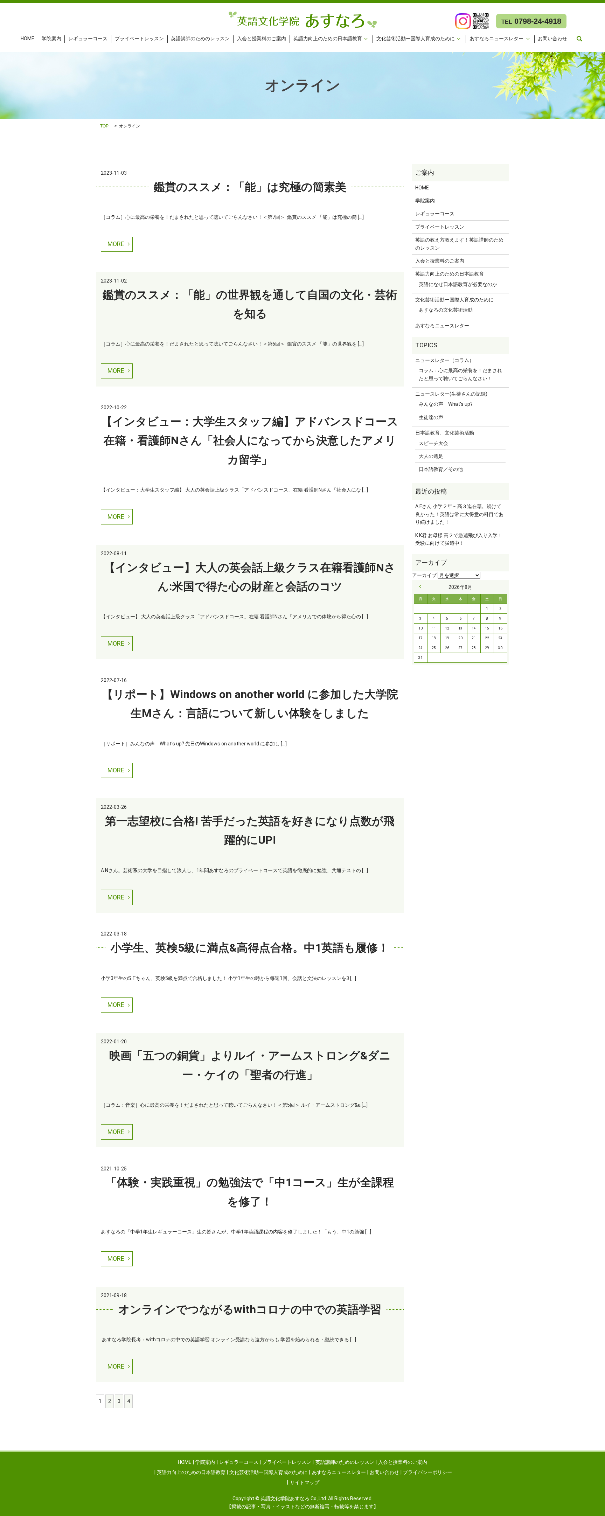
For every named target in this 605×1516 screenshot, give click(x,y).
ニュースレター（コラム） (444, 360)
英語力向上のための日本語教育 (327, 39)
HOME (27, 39)
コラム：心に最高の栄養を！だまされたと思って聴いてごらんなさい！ (460, 374)
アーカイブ (424, 575)
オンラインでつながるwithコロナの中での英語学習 (249, 1309)
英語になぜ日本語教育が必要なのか (458, 284)
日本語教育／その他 (441, 469)
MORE (115, 244)
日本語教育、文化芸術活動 (444, 433)
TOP (104, 126)
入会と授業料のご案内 (261, 39)
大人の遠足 (431, 456)
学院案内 (51, 39)
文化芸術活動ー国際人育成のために (415, 39)
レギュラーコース (87, 39)
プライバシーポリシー (427, 1472)
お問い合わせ (552, 39)
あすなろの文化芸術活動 (446, 310)
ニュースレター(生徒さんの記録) (451, 394)
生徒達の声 (431, 417)
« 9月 (422, 586)
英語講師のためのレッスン (200, 39)
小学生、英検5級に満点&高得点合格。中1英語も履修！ (250, 947)
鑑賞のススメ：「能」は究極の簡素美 (250, 187)
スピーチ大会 (433, 443)
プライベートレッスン (139, 39)
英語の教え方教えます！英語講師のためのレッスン (459, 243)
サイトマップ (304, 1482)
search (579, 39)
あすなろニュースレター (496, 39)
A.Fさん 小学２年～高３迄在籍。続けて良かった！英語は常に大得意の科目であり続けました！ (459, 514)
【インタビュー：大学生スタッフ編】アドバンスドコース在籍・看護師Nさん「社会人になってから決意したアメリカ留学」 (249, 440)
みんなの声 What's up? (446, 404)
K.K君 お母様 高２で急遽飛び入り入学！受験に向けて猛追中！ (458, 539)
